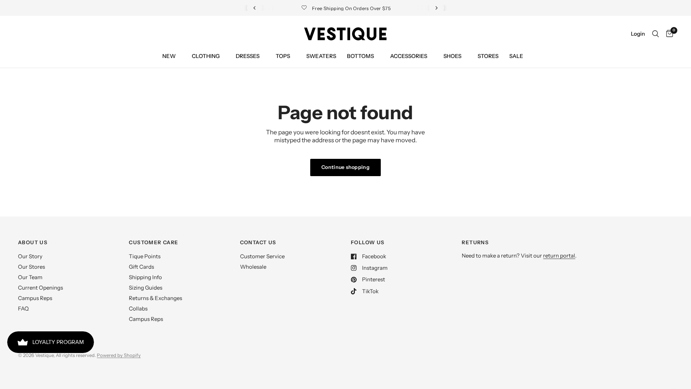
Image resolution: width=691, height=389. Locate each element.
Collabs (138, 308)
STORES (488, 56)
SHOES (452, 56)
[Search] (656, 33)
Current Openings (40, 287)
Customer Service (262, 256)
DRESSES (247, 56)
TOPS (283, 56)
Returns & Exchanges (155, 298)
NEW (169, 56)
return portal (559, 255)
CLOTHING (206, 56)
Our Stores (31, 266)
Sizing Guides (145, 287)
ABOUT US (33, 242)
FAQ (23, 308)
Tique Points (145, 256)
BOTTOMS (360, 56)
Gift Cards (141, 266)
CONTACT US (258, 242)
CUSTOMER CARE (153, 242)
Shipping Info (145, 277)
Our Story (30, 256)
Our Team (30, 277)
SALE (516, 56)
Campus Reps (35, 298)
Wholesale (253, 266)
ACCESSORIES (408, 56)
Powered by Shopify (119, 355)
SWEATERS (321, 56)
